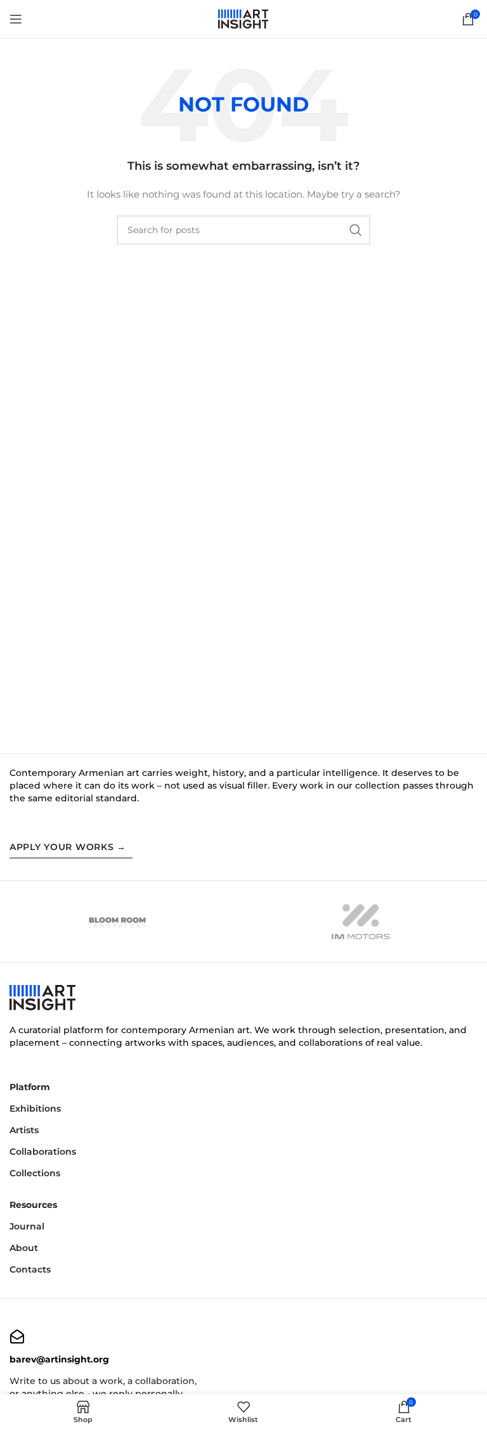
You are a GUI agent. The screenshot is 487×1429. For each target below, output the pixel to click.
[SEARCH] (355, 230)
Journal (27, 1226)
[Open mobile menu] (16, 19)
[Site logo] (243, 18)
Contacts (30, 1269)
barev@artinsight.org (59, 1359)
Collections (35, 1173)
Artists (24, 1130)
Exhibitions (35, 1108)
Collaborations (43, 1151)
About (24, 1248)
